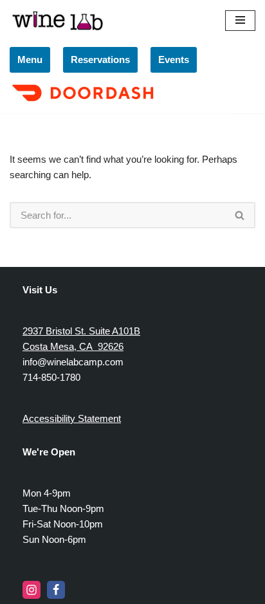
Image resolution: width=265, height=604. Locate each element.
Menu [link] (29, 59)
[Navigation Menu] (240, 20)
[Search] (240, 215)
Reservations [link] (100, 59)
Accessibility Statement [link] (72, 418)
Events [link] (173, 59)
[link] (85, 102)
